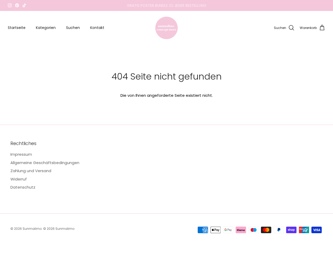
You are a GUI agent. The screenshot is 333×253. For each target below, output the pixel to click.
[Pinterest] (17, 5)
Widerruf (18, 179)
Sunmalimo (32, 228)
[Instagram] (10, 5)
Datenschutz (22, 187)
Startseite (16, 27)
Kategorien (46, 27)
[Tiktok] (24, 5)
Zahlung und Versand (30, 170)
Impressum (21, 154)
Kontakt (97, 27)
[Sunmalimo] (166, 28)
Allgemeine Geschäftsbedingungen (44, 162)
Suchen (73, 27)
